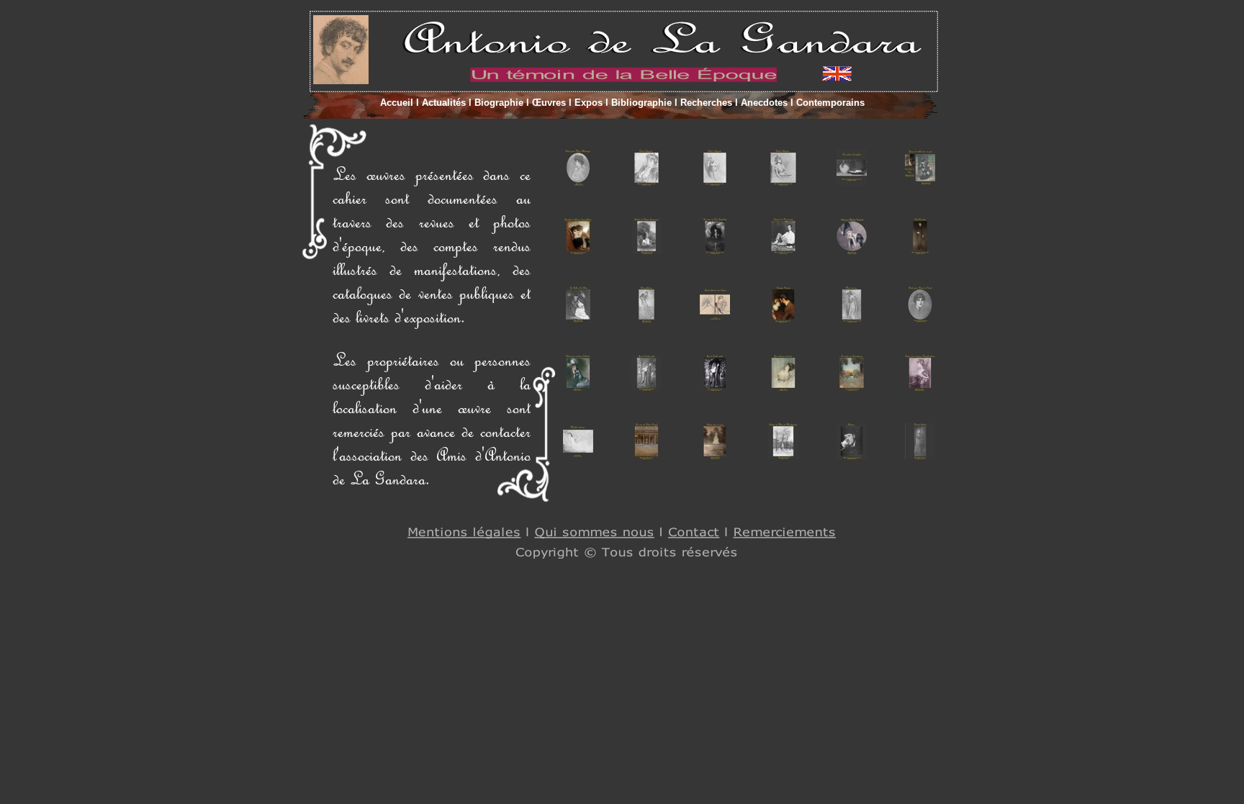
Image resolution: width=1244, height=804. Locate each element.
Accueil (398, 102)
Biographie (499, 102)
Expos (588, 102)
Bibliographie (641, 102)
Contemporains (829, 102)
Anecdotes (764, 102)
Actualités (444, 102)
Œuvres (549, 102)
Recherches (706, 102)
